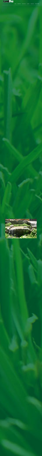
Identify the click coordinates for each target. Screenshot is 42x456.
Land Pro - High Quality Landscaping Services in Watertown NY (8, 1)
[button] (6, 228)
